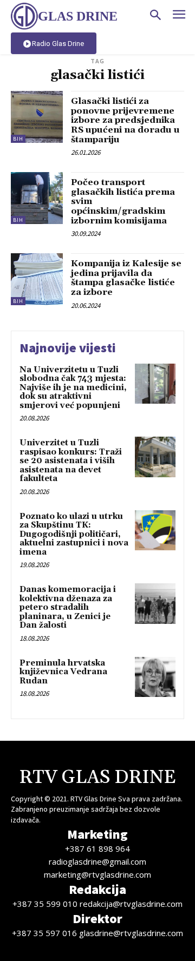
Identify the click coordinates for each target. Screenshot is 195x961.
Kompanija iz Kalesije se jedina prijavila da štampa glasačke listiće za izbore (126, 278)
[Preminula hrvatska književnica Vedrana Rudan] (155, 677)
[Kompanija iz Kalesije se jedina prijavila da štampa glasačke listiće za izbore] (37, 279)
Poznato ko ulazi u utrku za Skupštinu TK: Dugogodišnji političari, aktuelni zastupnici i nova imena (74, 534)
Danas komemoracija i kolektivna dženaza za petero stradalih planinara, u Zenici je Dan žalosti (68, 607)
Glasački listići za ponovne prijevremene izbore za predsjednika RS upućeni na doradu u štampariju (125, 120)
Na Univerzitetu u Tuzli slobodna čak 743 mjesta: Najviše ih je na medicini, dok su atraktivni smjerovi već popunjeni (73, 388)
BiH (18, 138)
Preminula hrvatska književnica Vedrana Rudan (63, 672)
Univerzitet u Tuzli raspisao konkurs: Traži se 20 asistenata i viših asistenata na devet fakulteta (71, 461)
